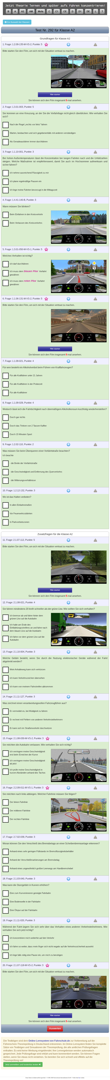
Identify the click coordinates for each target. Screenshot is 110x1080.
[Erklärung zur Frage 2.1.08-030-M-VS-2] (68, 738)
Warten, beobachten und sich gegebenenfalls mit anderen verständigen (43, 133)
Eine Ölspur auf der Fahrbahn (23, 910)
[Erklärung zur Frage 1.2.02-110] (68, 444)
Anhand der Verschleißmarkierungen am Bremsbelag (34, 860)
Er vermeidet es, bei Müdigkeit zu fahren (28, 711)
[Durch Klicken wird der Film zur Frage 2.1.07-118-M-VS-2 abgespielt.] (79, 992)
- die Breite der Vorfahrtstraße (23, 463)
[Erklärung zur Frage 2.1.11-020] (68, 920)
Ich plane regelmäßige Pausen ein (25, 181)
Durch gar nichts (17, 417)
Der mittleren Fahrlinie (20, 810)
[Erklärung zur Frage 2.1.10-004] (68, 652)
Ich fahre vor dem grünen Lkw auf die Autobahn (27, 638)
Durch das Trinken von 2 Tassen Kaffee (28, 425)
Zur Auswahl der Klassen (18, 22)
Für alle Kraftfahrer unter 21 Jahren (26, 375)
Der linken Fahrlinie (19, 802)
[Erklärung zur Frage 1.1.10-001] (68, 152)
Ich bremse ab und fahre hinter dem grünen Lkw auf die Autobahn (26, 617)
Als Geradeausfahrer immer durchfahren (29, 141)
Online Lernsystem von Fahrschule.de (49, 1041)
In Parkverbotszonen (19, 522)
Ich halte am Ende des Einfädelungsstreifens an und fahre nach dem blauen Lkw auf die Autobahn (28, 627)
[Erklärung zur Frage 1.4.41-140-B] (68, 200)
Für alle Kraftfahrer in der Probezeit (26, 384)
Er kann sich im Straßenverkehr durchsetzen (31, 728)
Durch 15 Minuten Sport (21, 434)
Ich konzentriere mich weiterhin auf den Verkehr (32, 938)
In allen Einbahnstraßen (21, 505)
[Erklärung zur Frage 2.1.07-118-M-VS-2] (68, 965)
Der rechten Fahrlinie (19, 819)
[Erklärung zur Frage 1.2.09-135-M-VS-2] (68, 44)
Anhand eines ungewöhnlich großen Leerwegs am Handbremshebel (41, 868)
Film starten (55, 95)
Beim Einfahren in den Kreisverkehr (26, 214)
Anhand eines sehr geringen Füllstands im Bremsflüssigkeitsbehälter (42, 851)
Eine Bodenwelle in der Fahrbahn (25, 901)
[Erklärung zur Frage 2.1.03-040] (68, 879)
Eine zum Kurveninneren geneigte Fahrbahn (30, 893)
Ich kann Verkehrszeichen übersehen (27, 678)
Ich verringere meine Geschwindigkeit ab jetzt (27, 762)
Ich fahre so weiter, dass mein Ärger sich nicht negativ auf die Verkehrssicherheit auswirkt (51, 946)
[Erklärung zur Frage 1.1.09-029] (68, 403)
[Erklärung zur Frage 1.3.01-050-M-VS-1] (68, 249)
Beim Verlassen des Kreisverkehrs (26, 223)
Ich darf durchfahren (19, 264)
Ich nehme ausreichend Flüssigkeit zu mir (29, 173)
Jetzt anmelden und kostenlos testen (22, 1064)
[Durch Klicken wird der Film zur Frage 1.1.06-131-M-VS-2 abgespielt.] (79, 325)
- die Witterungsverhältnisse (23, 480)
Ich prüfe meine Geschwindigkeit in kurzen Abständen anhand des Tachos (27, 771)
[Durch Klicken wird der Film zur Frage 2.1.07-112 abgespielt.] (79, 567)
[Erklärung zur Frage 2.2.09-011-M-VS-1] (68, 788)
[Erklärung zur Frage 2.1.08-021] (68, 603)
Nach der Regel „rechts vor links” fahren (28, 124)
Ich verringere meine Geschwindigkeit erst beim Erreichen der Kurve (27, 753)
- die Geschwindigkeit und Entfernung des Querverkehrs (36, 471)
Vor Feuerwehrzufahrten (21, 513)
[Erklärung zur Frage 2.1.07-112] (68, 540)
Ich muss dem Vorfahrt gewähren (28, 273)
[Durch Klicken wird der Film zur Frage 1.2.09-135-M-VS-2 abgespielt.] (79, 71)
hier (79, 1077)
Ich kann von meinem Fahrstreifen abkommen (31, 686)
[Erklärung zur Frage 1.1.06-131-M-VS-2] (68, 299)
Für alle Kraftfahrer (18, 392)
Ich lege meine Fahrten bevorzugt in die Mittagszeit (33, 190)
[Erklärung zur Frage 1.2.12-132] (68, 491)
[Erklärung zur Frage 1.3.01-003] (68, 107)
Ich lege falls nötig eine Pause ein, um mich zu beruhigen (36, 955)
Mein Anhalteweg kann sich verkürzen (27, 669)
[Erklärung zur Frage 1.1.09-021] (68, 361)
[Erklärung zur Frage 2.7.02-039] (68, 837)
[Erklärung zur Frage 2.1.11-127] (68, 697)
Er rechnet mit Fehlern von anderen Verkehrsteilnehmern (36, 719)
